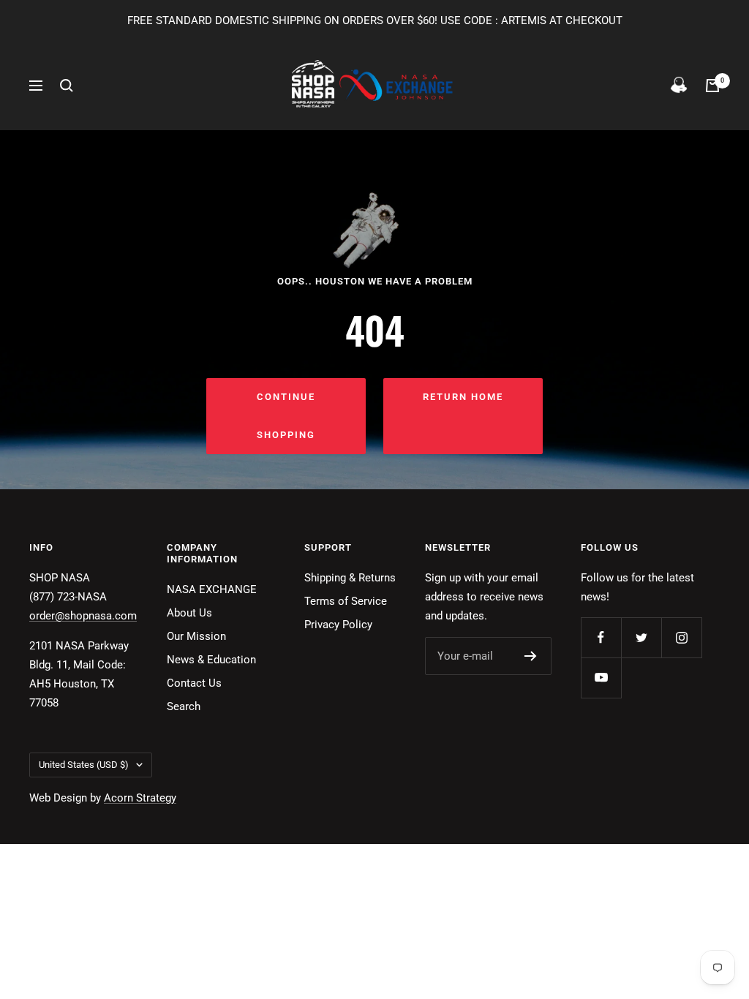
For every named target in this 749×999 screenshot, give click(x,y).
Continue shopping (286, 415)
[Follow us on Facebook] (601, 637)
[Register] (530, 656)
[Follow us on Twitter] (641, 637)
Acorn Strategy (140, 797)
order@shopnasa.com (83, 615)
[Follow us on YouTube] (601, 677)
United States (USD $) (84, 764)
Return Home (463, 396)
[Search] (66, 85)
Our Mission (196, 636)
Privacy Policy (338, 624)
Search (183, 706)
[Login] (679, 85)
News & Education (211, 659)
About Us (189, 612)
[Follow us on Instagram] (681, 637)
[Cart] (712, 85)
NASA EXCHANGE (212, 589)
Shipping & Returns (350, 577)
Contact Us (194, 683)
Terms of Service (345, 601)
